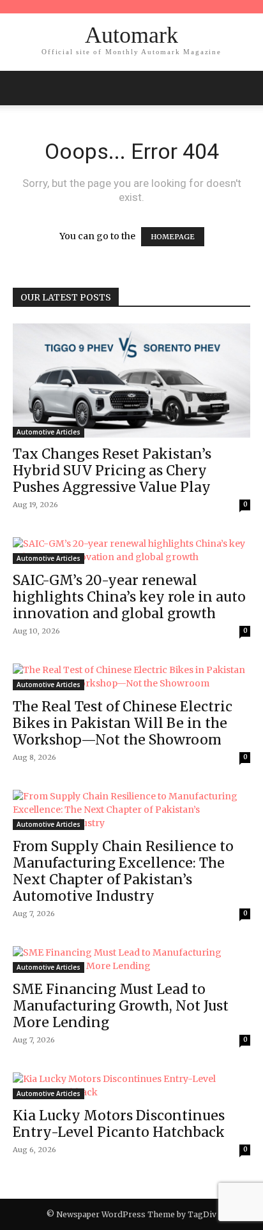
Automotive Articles (48, 431)
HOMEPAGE (173, 236)
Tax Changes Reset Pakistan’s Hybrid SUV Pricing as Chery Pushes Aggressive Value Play (112, 470)
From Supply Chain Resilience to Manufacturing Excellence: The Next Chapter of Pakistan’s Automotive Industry (123, 871)
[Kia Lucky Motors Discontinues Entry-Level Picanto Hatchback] (131, 1085)
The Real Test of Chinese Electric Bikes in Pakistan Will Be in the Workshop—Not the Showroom (122, 723)
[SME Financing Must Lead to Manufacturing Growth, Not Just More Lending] (131, 959)
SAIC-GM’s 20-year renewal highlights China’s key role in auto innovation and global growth (129, 597)
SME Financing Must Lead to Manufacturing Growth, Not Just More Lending (121, 1006)
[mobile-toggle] (21, 88)
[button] (245, 88)
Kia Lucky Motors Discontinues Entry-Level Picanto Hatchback (119, 1124)
